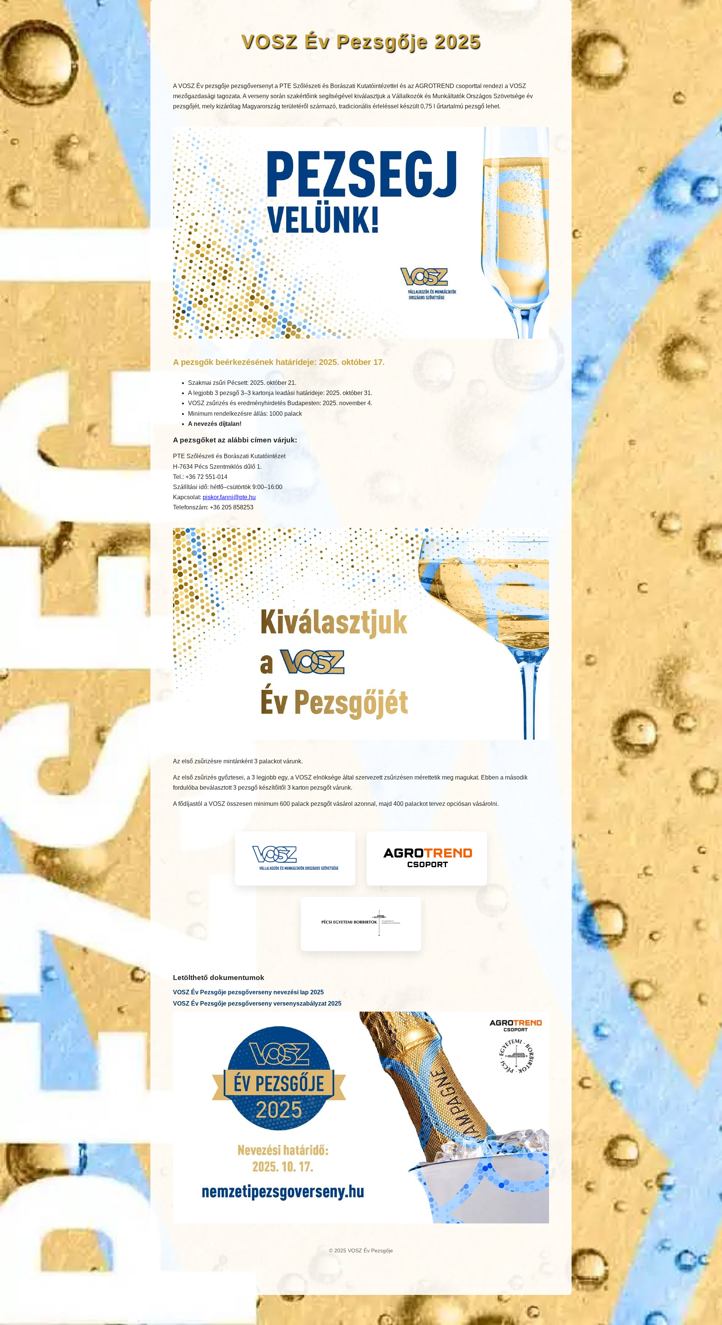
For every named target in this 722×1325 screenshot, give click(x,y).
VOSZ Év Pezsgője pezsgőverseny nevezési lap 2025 (248, 992)
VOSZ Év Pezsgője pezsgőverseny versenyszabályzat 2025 (257, 1003)
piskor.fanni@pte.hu (229, 497)
